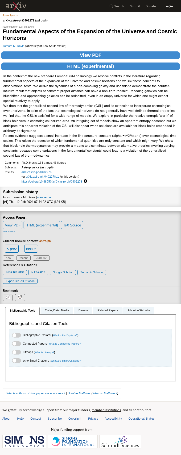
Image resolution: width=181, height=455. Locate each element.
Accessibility (113, 419)
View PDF (90, 55)
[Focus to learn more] (84, 181)
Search (119, 6)
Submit (135, 6)
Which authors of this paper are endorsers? (35, 393)
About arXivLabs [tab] (139, 310)
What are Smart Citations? (66, 360)
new (8, 258)
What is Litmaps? (44, 352)
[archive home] (16, 6)
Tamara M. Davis (13, 45)
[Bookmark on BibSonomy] (8, 298)
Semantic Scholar (91, 272)
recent (24, 258)
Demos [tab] (83, 310)
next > (31, 249)
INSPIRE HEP (15, 272)
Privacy (93, 419)
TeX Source (72, 225)
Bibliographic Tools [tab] (22, 310)
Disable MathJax (79, 393)
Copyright (75, 419)
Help (20, 419)
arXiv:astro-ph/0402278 (36, 172)
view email (44, 197)
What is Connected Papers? (65, 343)
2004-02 (41, 258)
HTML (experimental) (90, 66)
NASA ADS (38, 272)
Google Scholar (63, 272)
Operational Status (141, 418)
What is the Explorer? (65, 335)
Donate (151, 6)
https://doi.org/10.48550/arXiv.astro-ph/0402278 (51, 181)
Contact (35, 419)
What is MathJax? (104, 393)
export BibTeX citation (20, 281)
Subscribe (55, 419)
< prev (12, 249)
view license (9, 231)
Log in (169, 6)
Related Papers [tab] (108, 310)
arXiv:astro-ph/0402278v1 (42, 176)
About (6, 419)
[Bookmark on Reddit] (20, 297)
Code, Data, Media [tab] (57, 310)
